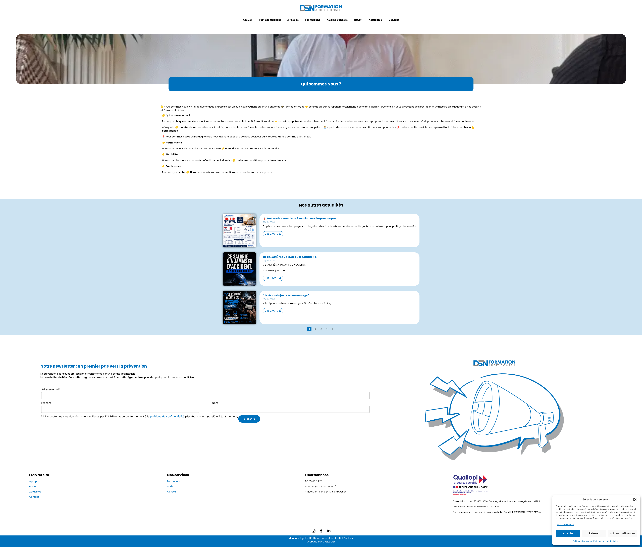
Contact (394, 20)
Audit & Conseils (337, 20)
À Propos (293, 20)
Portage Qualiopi (270, 20)
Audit (170, 486)
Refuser (594, 533)
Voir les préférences (622, 533)
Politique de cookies (582, 541)
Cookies (348, 538)
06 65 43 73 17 (313, 481)
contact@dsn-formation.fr (321, 486)
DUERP (358, 20)
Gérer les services (565, 524)
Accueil (247, 20)
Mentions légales (298, 538)
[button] (635, 499)
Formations (312, 20)
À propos (34, 481)
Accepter (568, 533)
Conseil (171, 491)
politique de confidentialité (167, 416)
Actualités (375, 20)
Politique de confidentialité (605, 541)
